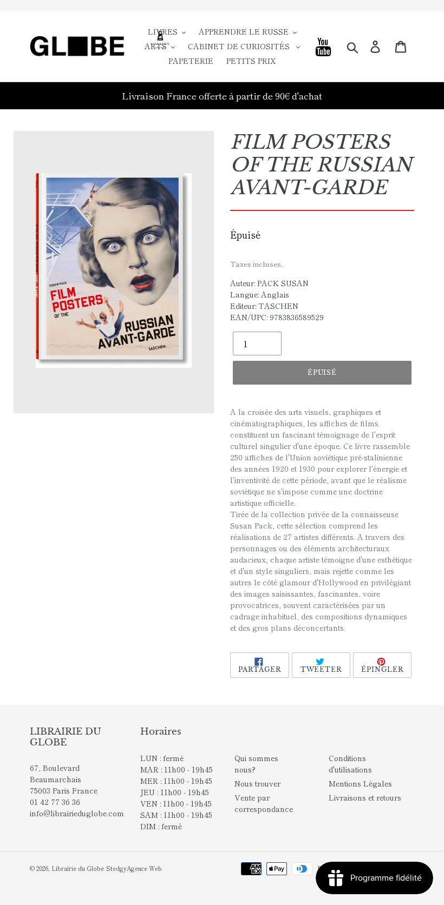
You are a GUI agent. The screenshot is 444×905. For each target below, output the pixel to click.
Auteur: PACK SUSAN (269, 283)
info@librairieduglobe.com (77, 813)
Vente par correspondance (263, 803)
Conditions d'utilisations (350, 763)
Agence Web (144, 868)
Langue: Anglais (259, 294)
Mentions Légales (360, 783)
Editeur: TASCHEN (264, 305)
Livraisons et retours (365, 797)
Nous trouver (257, 783)
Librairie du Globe (77, 868)
